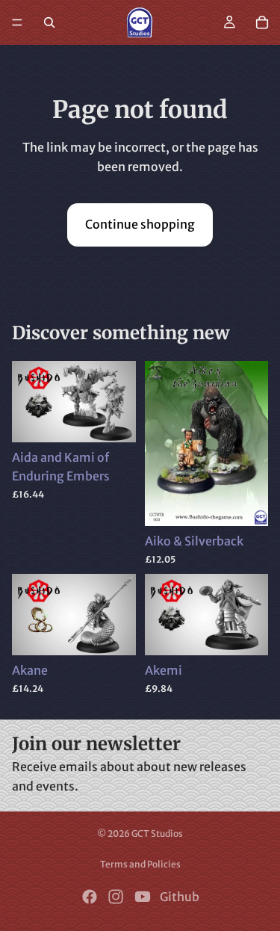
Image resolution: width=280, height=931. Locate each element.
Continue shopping (140, 224)
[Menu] (17, 22)
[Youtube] (143, 897)
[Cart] (262, 22)
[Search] (49, 22)
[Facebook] (90, 897)
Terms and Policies (140, 864)
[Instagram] (116, 897)
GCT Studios (157, 833)
